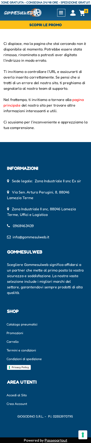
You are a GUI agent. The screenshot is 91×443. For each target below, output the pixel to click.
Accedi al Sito (17, 395)
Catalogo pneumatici (22, 324)
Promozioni (15, 333)
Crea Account (17, 404)
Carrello (13, 341)
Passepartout (56, 440)
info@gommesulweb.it (31, 237)
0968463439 (23, 225)
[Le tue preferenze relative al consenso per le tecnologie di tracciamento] (82, 434)
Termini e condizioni (21, 350)
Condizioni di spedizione (24, 359)
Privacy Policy (20, 367)
